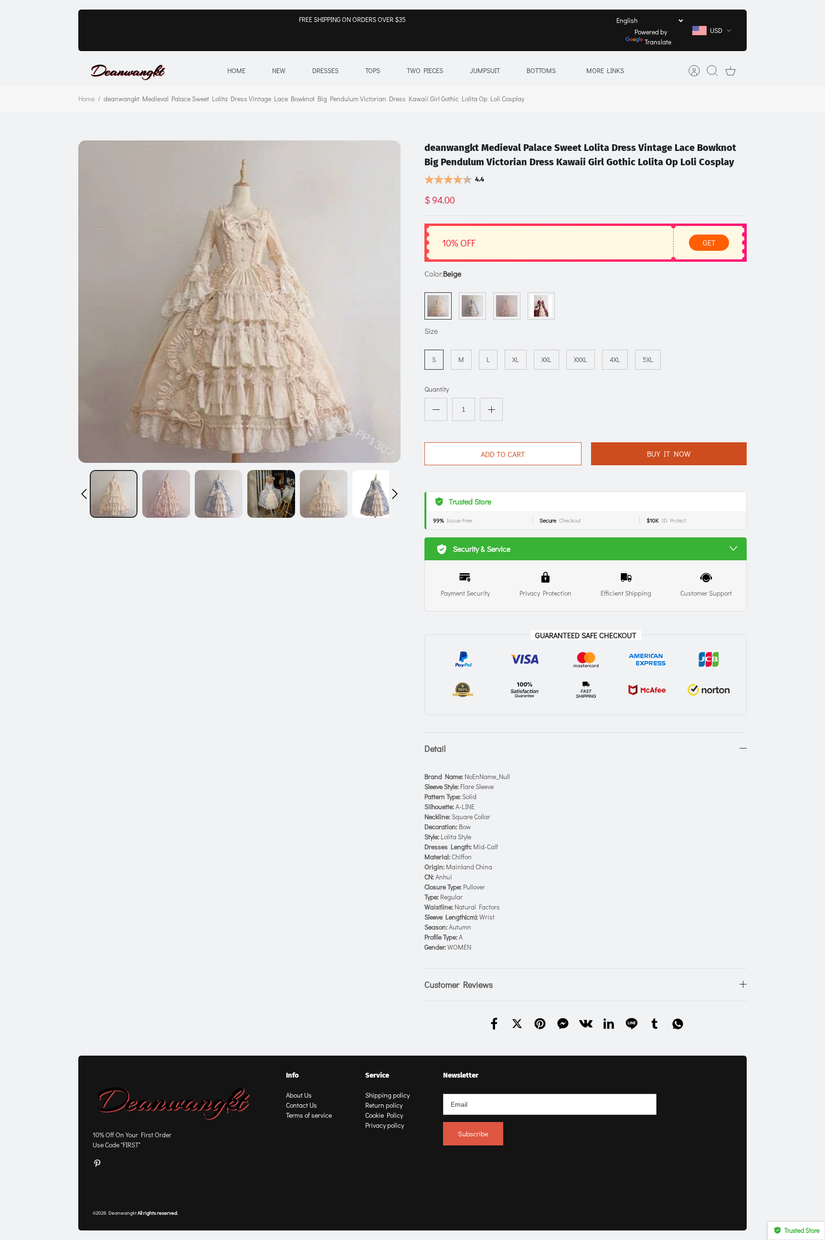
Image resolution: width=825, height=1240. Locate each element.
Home (236, 70)
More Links (605, 70)
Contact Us (301, 1105)
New (279, 70)
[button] (84, 494)
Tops (372, 70)
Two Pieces (425, 70)
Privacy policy (384, 1125)
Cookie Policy (384, 1115)
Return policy (383, 1105)
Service (377, 1075)
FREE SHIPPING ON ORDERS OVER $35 (352, 19)
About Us (299, 1095)
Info (292, 1075)
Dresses (325, 70)
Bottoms (541, 70)
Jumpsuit (485, 70)
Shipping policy (387, 1095)
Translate (658, 41)
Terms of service (309, 1115)
